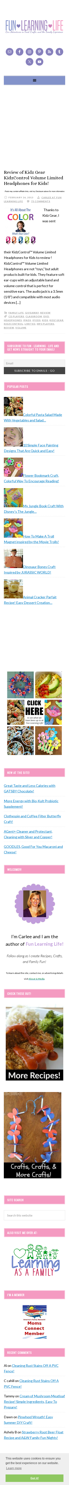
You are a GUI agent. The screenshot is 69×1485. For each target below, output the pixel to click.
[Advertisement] (34, 127)
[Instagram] (29, 52)
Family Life (16, 312)
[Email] (9, 52)
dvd (46, 316)
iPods (36, 320)
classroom (33, 316)
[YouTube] (39, 62)
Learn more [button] (14, 1468)
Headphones (13, 320)
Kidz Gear (56, 320)
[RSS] (49, 52)
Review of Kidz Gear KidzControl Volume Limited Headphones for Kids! (33, 178)
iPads (27, 320)
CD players (16, 316)
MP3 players (45, 323)
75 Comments (40, 201)
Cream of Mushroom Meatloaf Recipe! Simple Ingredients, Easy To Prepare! (34, 1401)
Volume (20, 327)
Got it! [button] (34, 1478)
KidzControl (13, 323)
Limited (30, 323)
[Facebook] (19, 52)
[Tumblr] (59, 52)
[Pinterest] (39, 52)
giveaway (32, 312)
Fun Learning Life (34, 27)
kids (45, 320)
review (45, 312)
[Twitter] (29, 62)
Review (9, 327)
